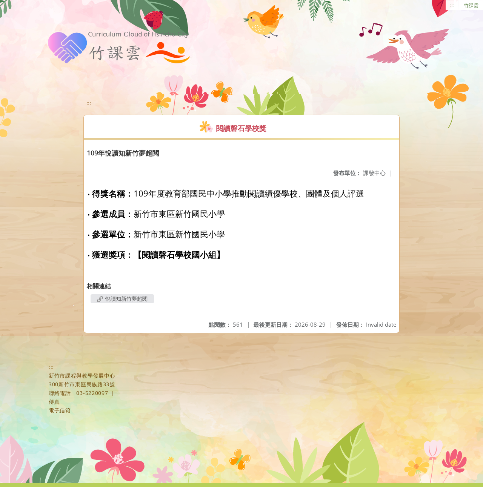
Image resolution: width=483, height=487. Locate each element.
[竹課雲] (118, 47)
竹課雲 (471, 5)
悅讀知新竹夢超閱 (126, 298)
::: (452, 5)
